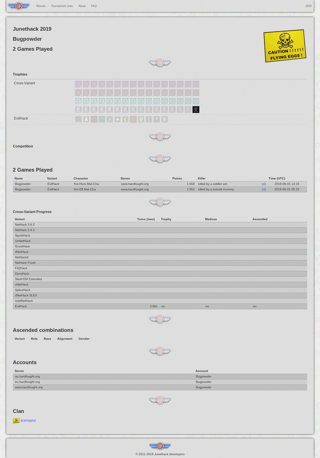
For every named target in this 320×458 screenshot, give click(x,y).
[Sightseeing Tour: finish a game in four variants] (173, 112)
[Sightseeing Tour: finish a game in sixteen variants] (79, 112)
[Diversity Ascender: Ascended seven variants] (149, 86)
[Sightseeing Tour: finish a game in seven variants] (149, 112)
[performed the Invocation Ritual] (110, 121)
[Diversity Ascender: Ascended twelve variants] (110, 86)
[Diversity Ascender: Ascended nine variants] (134, 86)
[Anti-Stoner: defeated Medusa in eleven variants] (118, 95)
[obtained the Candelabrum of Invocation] (126, 121)
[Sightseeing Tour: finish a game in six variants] (157, 112)
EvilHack (21, 118)
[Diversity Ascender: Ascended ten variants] (126, 86)
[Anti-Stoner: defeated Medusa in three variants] (181, 95)
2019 (308, 6)
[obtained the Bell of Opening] (149, 121)
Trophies (20, 74)
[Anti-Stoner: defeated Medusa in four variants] (173, 95)
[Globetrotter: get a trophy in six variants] (157, 103)
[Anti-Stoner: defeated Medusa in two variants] (188, 95)
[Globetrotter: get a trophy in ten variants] (126, 103)
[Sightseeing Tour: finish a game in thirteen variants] (102, 112)
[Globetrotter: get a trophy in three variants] (181, 103)
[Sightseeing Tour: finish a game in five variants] (165, 112)
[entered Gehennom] (134, 121)
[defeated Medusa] (141, 121)
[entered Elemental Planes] (94, 121)
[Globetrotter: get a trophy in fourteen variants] (94, 103)
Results (41, 6)
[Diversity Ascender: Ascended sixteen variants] (79, 86)
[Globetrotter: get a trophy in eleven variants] (118, 103)
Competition (23, 146)
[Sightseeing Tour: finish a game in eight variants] (141, 112)
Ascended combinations (43, 330)
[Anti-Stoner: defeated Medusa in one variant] (195, 95)
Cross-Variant (24, 83)
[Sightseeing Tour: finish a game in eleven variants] (118, 112)
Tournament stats (62, 6)
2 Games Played (33, 170)
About (82, 6)
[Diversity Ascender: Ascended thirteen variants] (102, 86)
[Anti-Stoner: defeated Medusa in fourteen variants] (94, 95)
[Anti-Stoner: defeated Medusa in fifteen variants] (87, 95)
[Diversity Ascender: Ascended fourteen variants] (94, 86)
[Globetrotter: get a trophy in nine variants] (134, 103)
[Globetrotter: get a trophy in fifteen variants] (87, 103)
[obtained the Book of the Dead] (118, 121)
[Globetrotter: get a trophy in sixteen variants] (79, 103)
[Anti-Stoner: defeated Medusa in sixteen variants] (79, 95)
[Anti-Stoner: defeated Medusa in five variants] (165, 95)
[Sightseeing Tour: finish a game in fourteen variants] (94, 112)
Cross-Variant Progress (32, 212)
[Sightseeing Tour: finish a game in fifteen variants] (87, 112)
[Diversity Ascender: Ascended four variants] (173, 86)
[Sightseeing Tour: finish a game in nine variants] (134, 112)
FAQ (94, 6)
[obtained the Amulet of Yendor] (102, 121)
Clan (18, 411)
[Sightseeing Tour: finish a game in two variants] (188, 112)
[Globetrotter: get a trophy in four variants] (173, 103)
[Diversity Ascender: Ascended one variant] (195, 86)
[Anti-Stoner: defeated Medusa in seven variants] (149, 95)
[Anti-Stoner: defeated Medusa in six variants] (157, 95)
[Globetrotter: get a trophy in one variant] (195, 103)
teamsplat (28, 420)
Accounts (25, 362)
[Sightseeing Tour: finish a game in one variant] (195, 112)
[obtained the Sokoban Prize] (164, 121)
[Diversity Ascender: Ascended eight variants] (141, 86)
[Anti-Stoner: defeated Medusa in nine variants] (134, 95)
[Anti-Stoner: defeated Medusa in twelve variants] (110, 95)
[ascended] (79, 121)
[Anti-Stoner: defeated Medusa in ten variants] (126, 95)
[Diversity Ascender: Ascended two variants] (188, 86)
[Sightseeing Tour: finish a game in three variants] (181, 112)
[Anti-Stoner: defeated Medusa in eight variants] (141, 95)
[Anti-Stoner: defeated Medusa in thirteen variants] (102, 95)
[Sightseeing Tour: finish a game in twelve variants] (110, 112)
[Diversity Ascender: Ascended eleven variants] (118, 86)
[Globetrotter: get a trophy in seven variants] (149, 103)
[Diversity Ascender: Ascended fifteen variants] (87, 86)
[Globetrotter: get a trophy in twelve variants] (110, 103)
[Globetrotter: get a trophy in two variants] (188, 103)
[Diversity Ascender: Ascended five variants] (165, 86)
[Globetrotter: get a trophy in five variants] (165, 103)
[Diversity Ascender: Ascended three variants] (181, 86)
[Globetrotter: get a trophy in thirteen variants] (102, 103)
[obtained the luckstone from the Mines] (157, 121)
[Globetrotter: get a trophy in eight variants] (141, 103)
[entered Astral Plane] (87, 121)
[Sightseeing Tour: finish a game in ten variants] (126, 112)
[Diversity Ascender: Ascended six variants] (157, 86)
